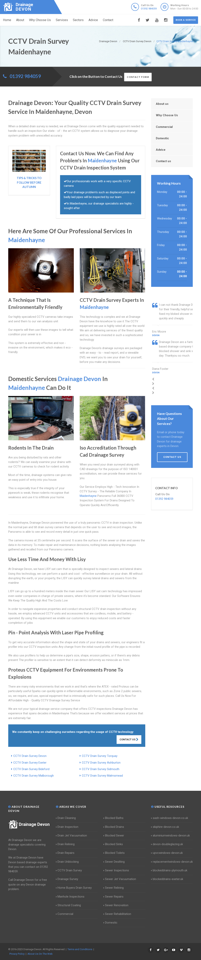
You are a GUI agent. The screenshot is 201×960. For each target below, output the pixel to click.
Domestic (162, 138)
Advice (93, 20)
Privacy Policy (17, 953)
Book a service (186, 20)
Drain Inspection (68, 827)
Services (62, 20)
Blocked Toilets (115, 853)
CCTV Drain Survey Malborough (33, 775)
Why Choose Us (40, 20)
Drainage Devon (34, 824)
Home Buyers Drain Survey (75, 887)
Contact (108, 20)
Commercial (164, 127)
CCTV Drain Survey (70, 870)
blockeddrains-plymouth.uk (170, 870)
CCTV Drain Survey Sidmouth (100, 769)
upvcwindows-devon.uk (168, 853)
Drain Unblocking (68, 861)
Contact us (163, 161)
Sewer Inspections (117, 870)
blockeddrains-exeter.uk (168, 879)
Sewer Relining (114, 887)
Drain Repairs (66, 853)
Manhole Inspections (71, 896)
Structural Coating (69, 905)
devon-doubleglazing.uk (168, 844)
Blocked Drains (114, 827)
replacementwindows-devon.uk (173, 861)
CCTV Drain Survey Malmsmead (102, 775)
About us (162, 104)
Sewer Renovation (116, 905)
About (20, 20)
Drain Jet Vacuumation (72, 835)
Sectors (78, 20)
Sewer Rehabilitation (118, 914)
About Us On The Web (40, 953)
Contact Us (128, 739)
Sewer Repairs (114, 896)
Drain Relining (66, 844)
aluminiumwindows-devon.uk (171, 835)
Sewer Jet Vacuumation (120, 879)
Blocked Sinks (114, 844)
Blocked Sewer (114, 835)
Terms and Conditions (80, 949)
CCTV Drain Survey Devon (30, 756)
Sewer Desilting (115, 861)
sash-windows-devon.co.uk (170, 818)
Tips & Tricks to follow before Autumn (29, 182)
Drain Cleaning (67, 818)
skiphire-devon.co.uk (166, 827)
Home (7, 20)
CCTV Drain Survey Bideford (31, 769)
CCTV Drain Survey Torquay (99, 756)
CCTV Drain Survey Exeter (30, 762)
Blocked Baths (114, 818)
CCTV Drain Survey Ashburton (101, 762)
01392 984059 (149, 8)
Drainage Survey (68, 879)
